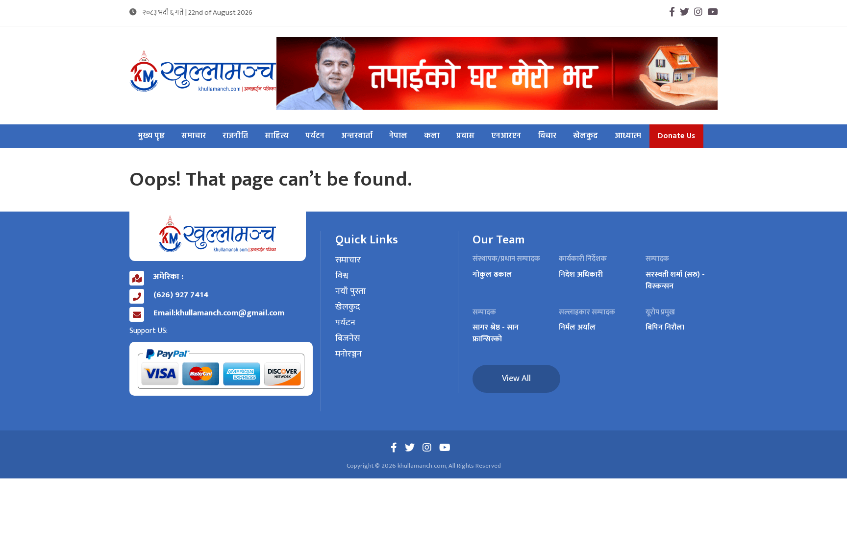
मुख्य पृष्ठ (151, 136)
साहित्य (277, 136)
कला (432, 136)
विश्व (342, 276)
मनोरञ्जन (348, 354)
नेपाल (398, 136)
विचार (547, 136)
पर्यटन (314, 136)
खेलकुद (585, 136)
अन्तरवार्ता (357, 136)
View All (516, 378)
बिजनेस (347, 339)
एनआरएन (506, 136)
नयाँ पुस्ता (350, 292)
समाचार (193, 136)
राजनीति (235, 136)
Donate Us (676, 136)
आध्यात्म (628, 136)
